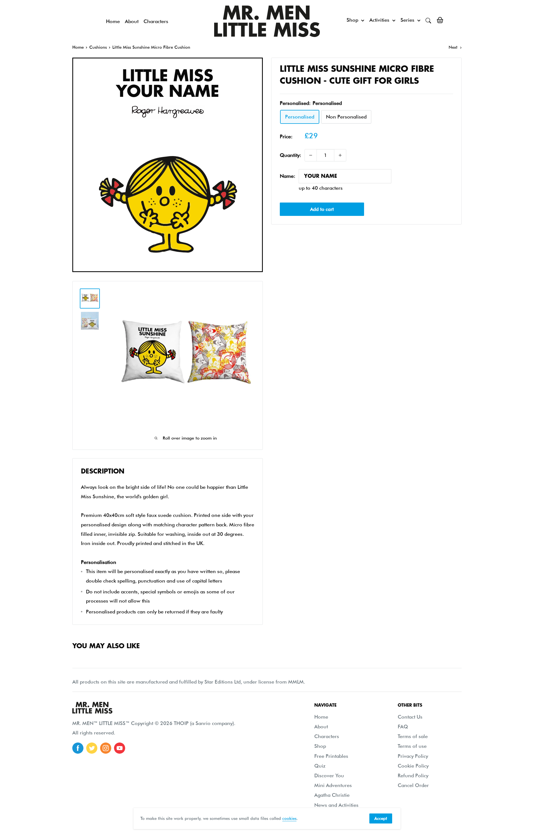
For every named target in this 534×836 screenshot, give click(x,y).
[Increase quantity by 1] (340, 155)
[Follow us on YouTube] (119, 748)
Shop (352, 20)
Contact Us (410, 717)
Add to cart (322, 209)
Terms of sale (413, 736)
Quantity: (290, 155)
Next (453, 47)
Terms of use (412, 746)
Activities (379, 20)
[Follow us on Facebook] (77, 748)
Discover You (329, 775)
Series (407, 20)
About (132, 21)
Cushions (98, 47)
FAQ (403, 726)
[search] (428, 20)
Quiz (319, 766)
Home (113, 21)
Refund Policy (413, 775)
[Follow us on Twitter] (91, 748)
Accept (380, 818)
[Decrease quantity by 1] (311, 155)
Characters (156, 21)
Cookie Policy (413, 766)
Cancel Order (413, 785)
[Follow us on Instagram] (105, 748)
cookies (289, 818)
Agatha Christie (332, 795)
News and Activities (336, 805)
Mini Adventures (333, 785)
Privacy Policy (413, 756)
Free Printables (331, 756)
